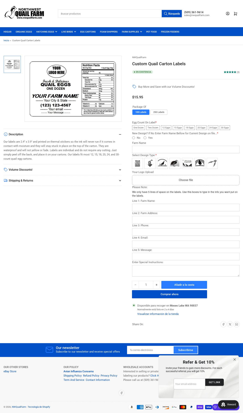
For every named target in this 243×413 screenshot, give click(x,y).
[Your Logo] (137, 163)
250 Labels (158, 112)
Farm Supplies (130, 31)
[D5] (199, 163)
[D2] (162, 163)
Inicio (6, 40)
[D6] (212, 163)
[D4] (187, 163)
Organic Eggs (24, 31)
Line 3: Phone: (140, 225)
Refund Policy (91, 375)
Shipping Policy (73, 375)
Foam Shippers (109, 31)
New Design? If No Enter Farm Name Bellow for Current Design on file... (175, 133)
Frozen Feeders (170, 31)
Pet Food (151, 31)
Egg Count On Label (144, 122)
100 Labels (140, 112)
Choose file (186, 180)
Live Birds (67, 31)
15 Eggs (178, 127)
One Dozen (138, 127)
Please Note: (139, 187)
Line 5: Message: (142, 250)
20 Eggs (201, 127)
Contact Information (98, 380)
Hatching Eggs (45, 31)
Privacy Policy (109, 375)
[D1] (150, 163)
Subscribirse (185, 350)
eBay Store (10, 371)
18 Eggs (190, 127)
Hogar (7, 31)
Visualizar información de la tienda (158, 314)
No (138, 138)
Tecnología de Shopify (39, 407)
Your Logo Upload (143, 172)
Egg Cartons (88, 31)
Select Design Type (144, 155)
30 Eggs (225, 127)
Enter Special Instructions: (147, 262)
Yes (150, 138)
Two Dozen (153, 127)
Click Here (156, 375)
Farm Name (139, 143)
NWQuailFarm (139, 57)
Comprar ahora (169, 294)
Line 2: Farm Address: (145, 213)
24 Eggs (213, 127)
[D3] (175, 163)
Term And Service (74, 380)
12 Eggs (166, 127)
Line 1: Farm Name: (143, 201)
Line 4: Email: (140, 237)
